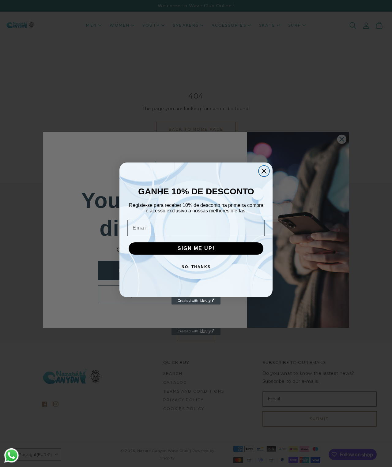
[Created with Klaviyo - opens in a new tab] (196, 300)
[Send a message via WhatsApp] (11, 455)
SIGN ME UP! (196, 248)
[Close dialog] (264, 171)
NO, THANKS (196, 267)
